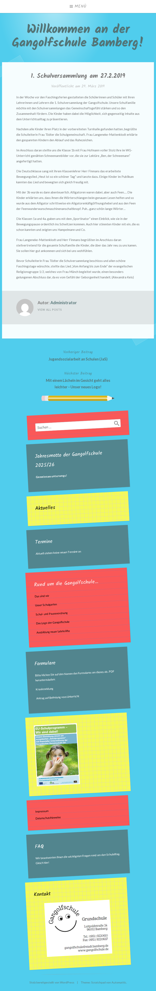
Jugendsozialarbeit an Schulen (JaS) (78, 355)
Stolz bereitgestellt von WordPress (51, 982)
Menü (80, 6)
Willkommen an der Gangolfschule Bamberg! (78, 36)
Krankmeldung (44, 689)
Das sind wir (42, 596)
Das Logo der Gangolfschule (52, 622)
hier (46, 862)
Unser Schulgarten (46, 605)
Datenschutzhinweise (48, 818)
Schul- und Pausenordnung (52, 613)
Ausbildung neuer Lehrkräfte (53, 631)
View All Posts (50, 309)
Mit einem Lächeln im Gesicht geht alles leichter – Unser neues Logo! (78, 380)
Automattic (119, 982)
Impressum (42, 811)
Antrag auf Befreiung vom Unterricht (57, 697)
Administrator (63, 302)
